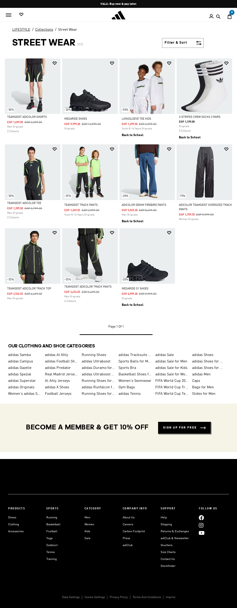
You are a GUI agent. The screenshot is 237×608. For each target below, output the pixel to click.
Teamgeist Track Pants (81, 205)
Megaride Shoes (75, 119)
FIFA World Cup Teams (171, 394)
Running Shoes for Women (98, 394)
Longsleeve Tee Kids (136, 119)
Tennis (50, 552)
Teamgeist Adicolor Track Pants (88, 287)
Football (51, 531)
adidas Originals (21, 387)
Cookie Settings (94, 597)
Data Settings (71, 597)
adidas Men (201, 374)
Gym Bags (126, 387)
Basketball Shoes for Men (135, 374)
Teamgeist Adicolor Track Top (29, 288)
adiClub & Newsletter (175, 538)
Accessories (16, 531)
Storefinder (168, 566)
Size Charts (168, 552)
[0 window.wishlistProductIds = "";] (21, 14)
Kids (87, 531)
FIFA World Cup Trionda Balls (171, 387)
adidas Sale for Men (171, 361)
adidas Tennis (129, 394)
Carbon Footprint (134, 531)
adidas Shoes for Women (208, 361)
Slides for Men (203, 394)
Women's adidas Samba (24, 394)
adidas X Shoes (57, 387)
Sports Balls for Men (135, 361)
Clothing (13, 524)
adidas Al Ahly (56, 355)
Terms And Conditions (147, 597)
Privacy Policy (119, 597)
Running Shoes (94, 355)
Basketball (53, 524)
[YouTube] (201, 532)
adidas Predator (58, 368)
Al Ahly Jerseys (57, 381)
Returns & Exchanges (175, 531)
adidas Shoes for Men (208, 368)
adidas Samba (19, 355)
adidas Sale (164, 355)
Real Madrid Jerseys (61, 374)
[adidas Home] (118, 15)
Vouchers (166, 545)
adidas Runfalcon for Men (98, 387)
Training (51, 559)
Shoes (12, 517)
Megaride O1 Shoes (135, 288)
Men (87, 517)
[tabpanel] (118, 201)
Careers (128, 524)
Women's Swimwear (134, 381)
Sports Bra (127, 368)
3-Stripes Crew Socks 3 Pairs (199, 117)
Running (51, 517)
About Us (128, 517)
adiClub (128, 545)
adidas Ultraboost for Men (98, 374)
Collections (44, 30)
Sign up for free (180, 427)
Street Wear (67, 30)
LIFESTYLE (21, 30)
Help (164, 517)
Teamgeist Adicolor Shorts (27, 117)
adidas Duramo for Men (98, 368)
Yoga (49, 538)
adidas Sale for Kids (171, 368)
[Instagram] (201, 525)
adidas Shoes (202, 355)
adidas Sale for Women (171, 374)
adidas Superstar (22, 381)
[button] (54, 63)
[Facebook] (201, 517)
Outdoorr (52, 545)
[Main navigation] (8, 15)
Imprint (170, 597)
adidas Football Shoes (61, 361)
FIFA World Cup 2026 (171, 381)
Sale (87, 538)
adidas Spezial (19, 374)
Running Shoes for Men (98, 381)
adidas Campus (20, 361)
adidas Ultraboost (96, 361)
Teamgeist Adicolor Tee (24, 203)
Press (126, 538)
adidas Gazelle (19, 368)
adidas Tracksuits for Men (135, 355)
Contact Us (168, 559)
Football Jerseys (58, 394)
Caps (196, 381)
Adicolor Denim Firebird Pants (144, 205)
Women (89, 524)
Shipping (166, 524)
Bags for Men (203, 387)
